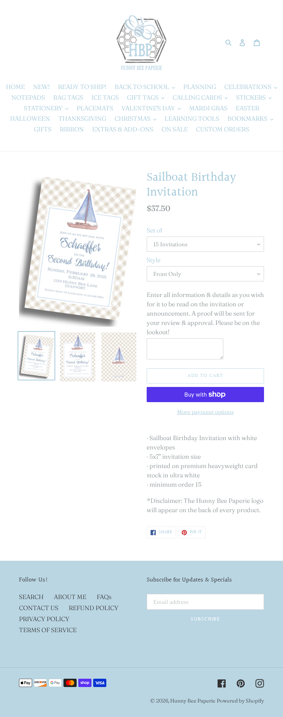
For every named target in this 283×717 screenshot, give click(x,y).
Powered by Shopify (240, 700)
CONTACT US (38, 608)
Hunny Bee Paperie (192, 700)
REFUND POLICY (93, 608)
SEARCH (31, 597)
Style (153, 260)
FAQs (104, 597)
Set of (154, 230)
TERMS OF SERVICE (48, 630)
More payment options (205, 411)
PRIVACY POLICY (44, 619)
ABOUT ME (70, 597)
